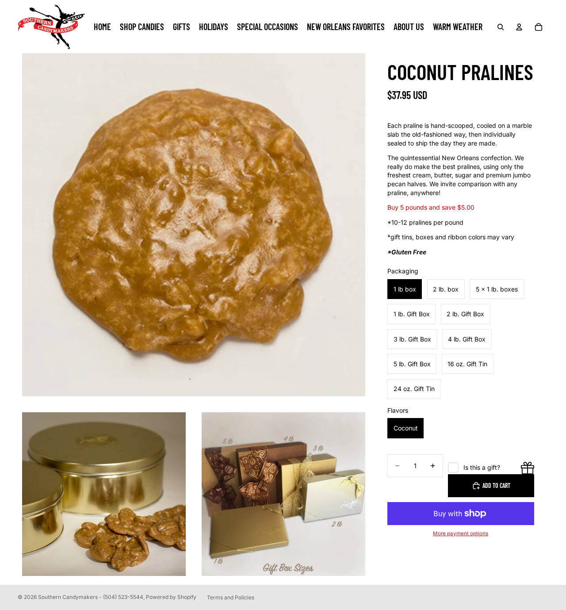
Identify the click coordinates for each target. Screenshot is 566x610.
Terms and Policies (230, 597)
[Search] (500, 27)
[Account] (519, 27)
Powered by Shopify (171, 597)
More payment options (460, 533)
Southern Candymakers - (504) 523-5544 (90, 597)
